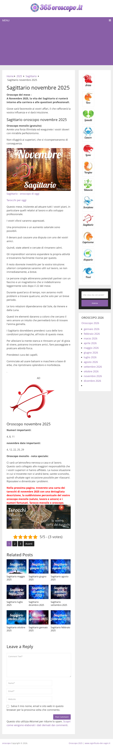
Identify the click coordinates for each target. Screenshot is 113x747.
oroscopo (6, 743)
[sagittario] (88, 225)
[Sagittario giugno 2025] (39, 566)
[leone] (88, 156)
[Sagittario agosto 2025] (61, 566)
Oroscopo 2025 (76, 743)
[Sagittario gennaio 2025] (39, 617)
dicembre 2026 (92, 380)
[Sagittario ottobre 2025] (16, 617)
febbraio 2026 (92, 333)
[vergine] (88, 173)
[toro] (88, 103)
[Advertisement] (56, 44)
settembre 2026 (93, 366)
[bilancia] (88, 190)
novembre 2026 (93, 376)
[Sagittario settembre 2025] (61, 592)
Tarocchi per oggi (16, 200)
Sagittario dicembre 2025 (36, 603)
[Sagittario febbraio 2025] (61, 617)
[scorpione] (88, 208)
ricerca (95, 303)
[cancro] (88, 138)
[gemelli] (88, 121)
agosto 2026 (91, 362)
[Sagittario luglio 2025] (16, 592)
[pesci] (88, 278)
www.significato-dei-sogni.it (97, 743)
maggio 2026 (91, 347)
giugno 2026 (91, 352)
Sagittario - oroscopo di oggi (23, 193)
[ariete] (88, 86)
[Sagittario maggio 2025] (16, 566)
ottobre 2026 (91, 371)
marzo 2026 (90, 338)
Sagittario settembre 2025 (59, 603)
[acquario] (88, 260)
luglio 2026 (90, 357)
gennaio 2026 (91, 329)
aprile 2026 (90, 343)
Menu (6, 20)
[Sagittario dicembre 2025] (39, 592)
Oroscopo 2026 (90, 323)
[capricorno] (88, 243)
